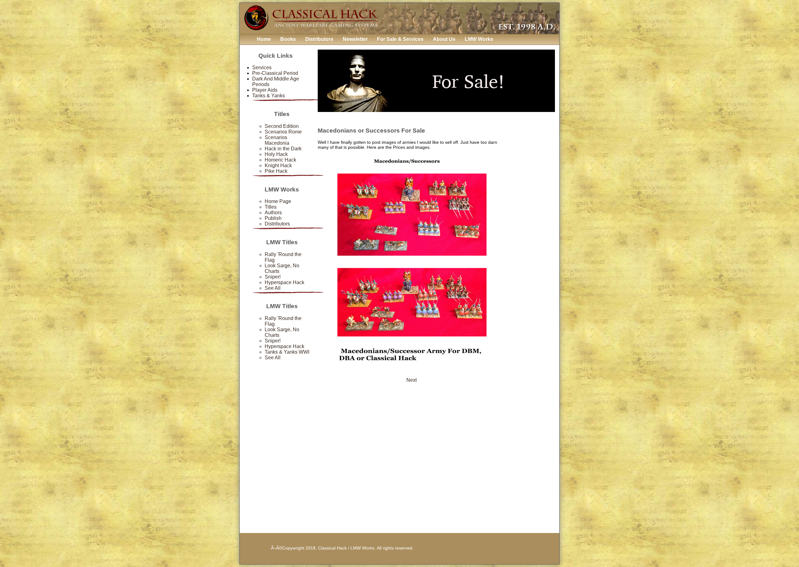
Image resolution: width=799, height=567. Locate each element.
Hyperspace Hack (284, 282)
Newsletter (355, 39)
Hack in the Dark (283, 148)
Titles (271, 207)
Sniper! (273, 276)
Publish (273, 218)
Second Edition (282, 126)
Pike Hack (276, 171)
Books (288, 39)
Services (262, 67)
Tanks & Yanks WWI (287, 352)
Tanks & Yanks (268, 95)
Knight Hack (278, 165)
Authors (273, 212)
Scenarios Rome (283, 131)
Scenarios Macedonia (277, 140)
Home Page (278, 201)
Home (264, 39)
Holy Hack (276, 154)
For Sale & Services (400, 39)
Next (411, 380)
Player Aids (264, 90)
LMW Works (479, 39)
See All (273, 288)
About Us (444, 39)
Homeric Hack (280, 159)
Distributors (319, 39)
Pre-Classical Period (275, 73)
